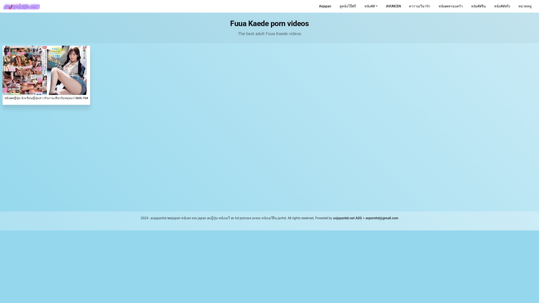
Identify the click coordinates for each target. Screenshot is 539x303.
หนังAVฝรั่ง (502, 6)
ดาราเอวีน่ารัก (419, 6)
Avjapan (325, 6)
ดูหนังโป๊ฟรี (348, 6)
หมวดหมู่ (525, 6)
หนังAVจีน (478, 6)
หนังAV (369, 6)
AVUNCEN (393, 6)
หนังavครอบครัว (451, 6)
